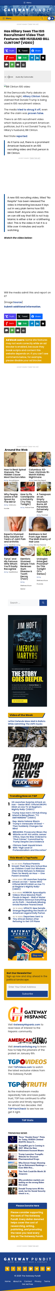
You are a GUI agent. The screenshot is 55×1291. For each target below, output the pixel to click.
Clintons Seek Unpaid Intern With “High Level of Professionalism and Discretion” (30, 847)
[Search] (43, 603)
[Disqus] (27, 405)
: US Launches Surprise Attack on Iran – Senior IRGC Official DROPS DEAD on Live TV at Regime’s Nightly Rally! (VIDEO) (29, 884)
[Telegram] (36, 1269)
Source (17, 302)
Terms (47, 1281)
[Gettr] (13, 1269)
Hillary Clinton (31, 96)
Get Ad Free (27, 1284)
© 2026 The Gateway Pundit (27, 1276)
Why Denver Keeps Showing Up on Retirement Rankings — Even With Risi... (33, 1165)
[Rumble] (31, 1269)
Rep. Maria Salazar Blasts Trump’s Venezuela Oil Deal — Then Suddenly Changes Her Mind (28, 825)
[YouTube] (48, 1269)
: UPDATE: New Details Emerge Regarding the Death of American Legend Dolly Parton (30, 910)
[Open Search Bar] (42, 18)
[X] (19, 1269)
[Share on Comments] (6, 64)
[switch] (51, 18)
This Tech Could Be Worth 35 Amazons (32, 1172)
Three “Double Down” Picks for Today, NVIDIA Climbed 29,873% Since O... (32, 1139)
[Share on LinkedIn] (37, 57)
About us (17, 1281)
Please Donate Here (27, 1205)
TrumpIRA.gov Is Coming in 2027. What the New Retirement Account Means (31, 1148)
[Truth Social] (7, 1269)
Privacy (38, 1281)
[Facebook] (25, 1269)
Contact (28, 1281)
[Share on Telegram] (31, 57)
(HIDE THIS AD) (33, 24)
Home (8, 1281)
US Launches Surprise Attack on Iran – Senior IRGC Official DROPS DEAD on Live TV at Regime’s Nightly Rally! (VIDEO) (29, 806)
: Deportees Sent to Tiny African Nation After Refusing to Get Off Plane (28, 919)
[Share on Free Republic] (43, 57)
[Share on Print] (23, 64)
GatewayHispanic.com (26, 1024)
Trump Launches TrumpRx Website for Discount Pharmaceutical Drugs (31, 1156)
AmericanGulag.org (25, 1046)
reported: (22, 136)
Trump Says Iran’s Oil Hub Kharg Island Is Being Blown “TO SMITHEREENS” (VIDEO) (29, 815)
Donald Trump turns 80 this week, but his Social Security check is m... (32, 1191)
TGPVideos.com (22, 1067)
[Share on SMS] (12, 64)
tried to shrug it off (28, 109)
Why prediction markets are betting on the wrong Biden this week (31, 1182)
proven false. (36, 113)
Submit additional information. (22, 306)
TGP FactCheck (17, 1108)
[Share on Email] (17, 64)
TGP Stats (27, 1120)
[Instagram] (42, 1269)
